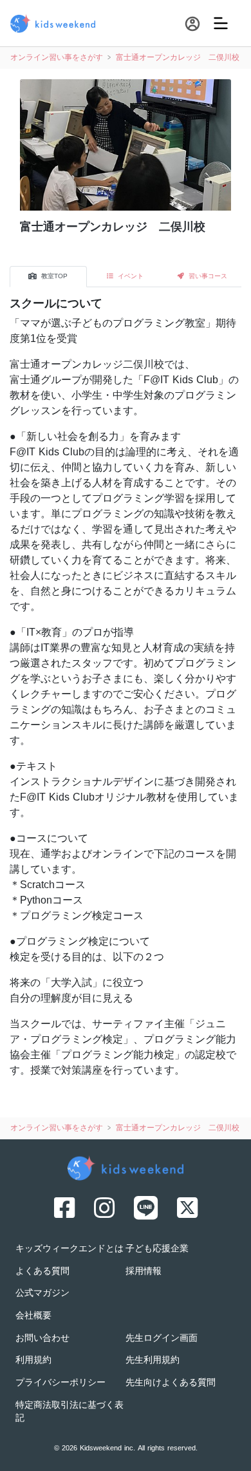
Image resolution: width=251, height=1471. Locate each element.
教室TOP (53, 276)
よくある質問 (42, 1271)
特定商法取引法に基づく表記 (69, 1412)
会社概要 (33, 1316)
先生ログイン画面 (162, 1338)
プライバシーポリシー (60, 1383)
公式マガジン (42, 1293)
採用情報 (144, 1271)
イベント (130, 276)
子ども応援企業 (157, 1249)
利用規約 (33, 1360)
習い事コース (207, 276)
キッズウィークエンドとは (69, 1249)
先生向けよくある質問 (171, 1383)
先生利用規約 (153, 1360)
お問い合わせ (42, 1338)
